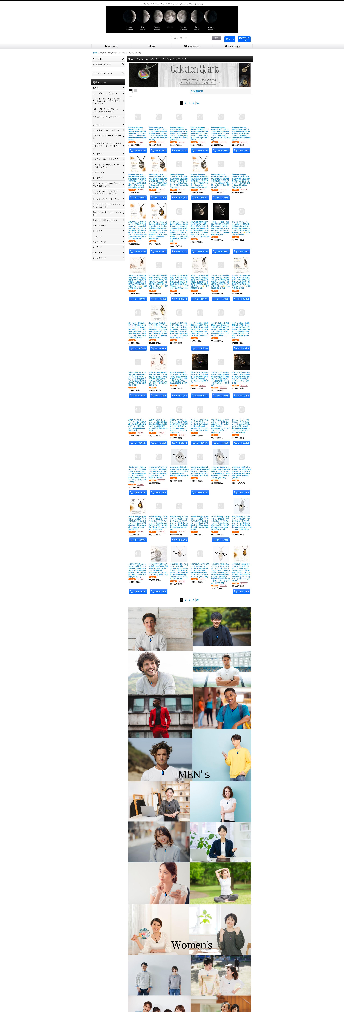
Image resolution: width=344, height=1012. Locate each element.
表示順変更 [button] (198, 91)
